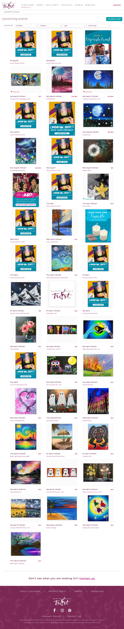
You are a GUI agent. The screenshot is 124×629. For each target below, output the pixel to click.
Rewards (117, 5)
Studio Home (27, 5)
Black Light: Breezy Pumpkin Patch (57, 277)
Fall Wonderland (88, 385)
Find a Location (30, 591)
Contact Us (74, 616)
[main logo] (9, 2)
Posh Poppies (14, 349)
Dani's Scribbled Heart (17, 420)
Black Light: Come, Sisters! (91, 527)
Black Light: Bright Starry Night (19, 456)
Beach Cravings (51, 527)
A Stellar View (50, 99)
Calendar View (114, 19)
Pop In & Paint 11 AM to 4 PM (18, 385)
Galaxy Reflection (15, 492)
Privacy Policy (52, 616)
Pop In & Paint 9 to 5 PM (53, 63)
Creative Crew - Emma (53, 349)
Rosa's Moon (86, 134)
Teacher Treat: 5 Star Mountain (19, 313)
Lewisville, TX (26, 7)
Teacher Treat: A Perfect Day (55, 456)
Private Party (57, 591)
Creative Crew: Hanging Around (20, 99)
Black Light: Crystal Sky (17, 563)
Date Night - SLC (51, 313)
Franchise (90, 5)
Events (39, 5)
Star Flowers (86, 206)
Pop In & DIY (66, 5)
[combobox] (26, 25)
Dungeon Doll (87, 456)
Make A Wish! (87, 170)
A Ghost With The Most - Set (55, 492)
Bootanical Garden (52, 420)
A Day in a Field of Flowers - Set (20, 527)
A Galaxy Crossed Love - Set (91, 99)
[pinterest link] (69, 610)
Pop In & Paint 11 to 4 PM (17, 134)
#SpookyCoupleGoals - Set (91, 349)
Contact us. (87, 578)
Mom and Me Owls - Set (53, 385)
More (77, 5)
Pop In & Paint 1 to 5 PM (17, 63)
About (79, 591)
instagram (62, 610)
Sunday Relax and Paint (17, 170)
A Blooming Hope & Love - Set (92, 492)
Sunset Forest (87, 420)
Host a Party (52, 5)
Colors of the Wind (52, 242)
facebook (54, 610)
